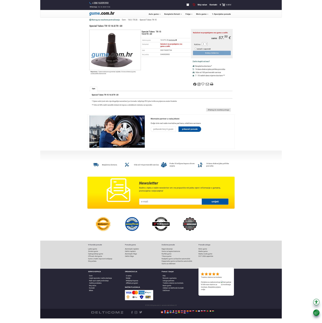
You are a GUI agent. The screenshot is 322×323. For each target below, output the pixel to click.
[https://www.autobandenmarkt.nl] (182, 311)
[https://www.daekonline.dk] (179, 311)
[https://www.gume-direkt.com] (193, 311)
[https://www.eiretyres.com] (210, 311)
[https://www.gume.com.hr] (173, 312)
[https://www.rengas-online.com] (199, 311)
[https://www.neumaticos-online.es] (188, 311)
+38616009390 (100, 3)
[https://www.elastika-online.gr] (168, 312)
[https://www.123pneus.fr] (165, 311)
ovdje (203, 289)
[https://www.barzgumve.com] (171, 312)
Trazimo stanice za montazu (211, 277)
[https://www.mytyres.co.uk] (185, 311)
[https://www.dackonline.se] (171, 311)
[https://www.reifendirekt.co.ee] (176, 312)
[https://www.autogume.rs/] (185, 312)
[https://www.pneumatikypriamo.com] (205, 311)
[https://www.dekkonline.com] (176, 311)
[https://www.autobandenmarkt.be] (196, 311)
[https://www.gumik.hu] (213, 311)
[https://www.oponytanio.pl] (162, 312)
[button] (316, 302)
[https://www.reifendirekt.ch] (168, 311)
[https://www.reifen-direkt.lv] (182, 312)
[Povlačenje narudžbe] (194, 5)
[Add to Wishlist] (203, 84)
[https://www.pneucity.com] (207, 311)
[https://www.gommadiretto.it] (173, 311)
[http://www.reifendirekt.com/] (188, 312)
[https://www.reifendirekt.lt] (179, 312)
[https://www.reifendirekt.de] (162, 311)
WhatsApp (100, 7)
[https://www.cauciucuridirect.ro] (165, 312)
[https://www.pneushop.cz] (202, 311)
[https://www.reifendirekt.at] (190, 311)
